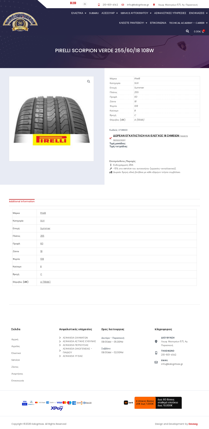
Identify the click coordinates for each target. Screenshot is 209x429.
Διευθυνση (167, 337)
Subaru (93, 13)
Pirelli (137, 78)
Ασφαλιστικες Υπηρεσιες (170, 13)
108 (136, 106)
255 (136, 92)
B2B (73, 3)
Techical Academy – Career (186, 23)
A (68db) (139, 119)
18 (135, 101)
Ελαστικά (77, 13)
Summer (139, 87)
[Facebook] (85, 4)
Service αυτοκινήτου (134, 13)
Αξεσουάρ (108, 13)
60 (135, 96)
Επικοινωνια (158, 23)
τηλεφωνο (167, 350)
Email (164, 360)
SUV (136, 83)
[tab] (22, 201)
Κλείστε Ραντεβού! (131, 23)
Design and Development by (176, 424)
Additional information (22, 201)
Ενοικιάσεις (196, 13)
